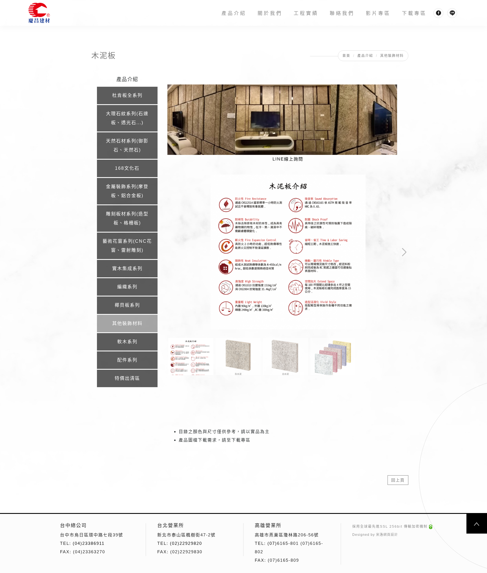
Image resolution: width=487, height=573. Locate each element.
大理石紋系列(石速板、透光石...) (127, 118)
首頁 (346, 56)
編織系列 (127, 286)
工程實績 (306, 13)
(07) (272, 543)
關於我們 (270, 13)
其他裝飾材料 (392, 56)
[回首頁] (40, 13)
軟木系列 (127, 341)
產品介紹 (234, 13)
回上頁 (398, 480)
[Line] (452, 13)
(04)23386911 (89, 543)
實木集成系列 (127, 268)
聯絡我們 (342, 13)
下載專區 (414, 13)
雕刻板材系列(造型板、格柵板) (127, 218)
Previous (177, 178)
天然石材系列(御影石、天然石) (127, 145)
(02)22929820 (186, 543)
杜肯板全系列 (127, 95)
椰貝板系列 (127, 305)
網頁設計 (390, 535)
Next (385, 178)
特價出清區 (127, 378)
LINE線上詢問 (288, 159)
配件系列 (127, 360)
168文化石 (127, 168)
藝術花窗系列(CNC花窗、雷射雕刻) (127, 246)
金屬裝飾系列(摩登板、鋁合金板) (127, 191)
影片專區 (378, 13)
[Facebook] (439, 13)
